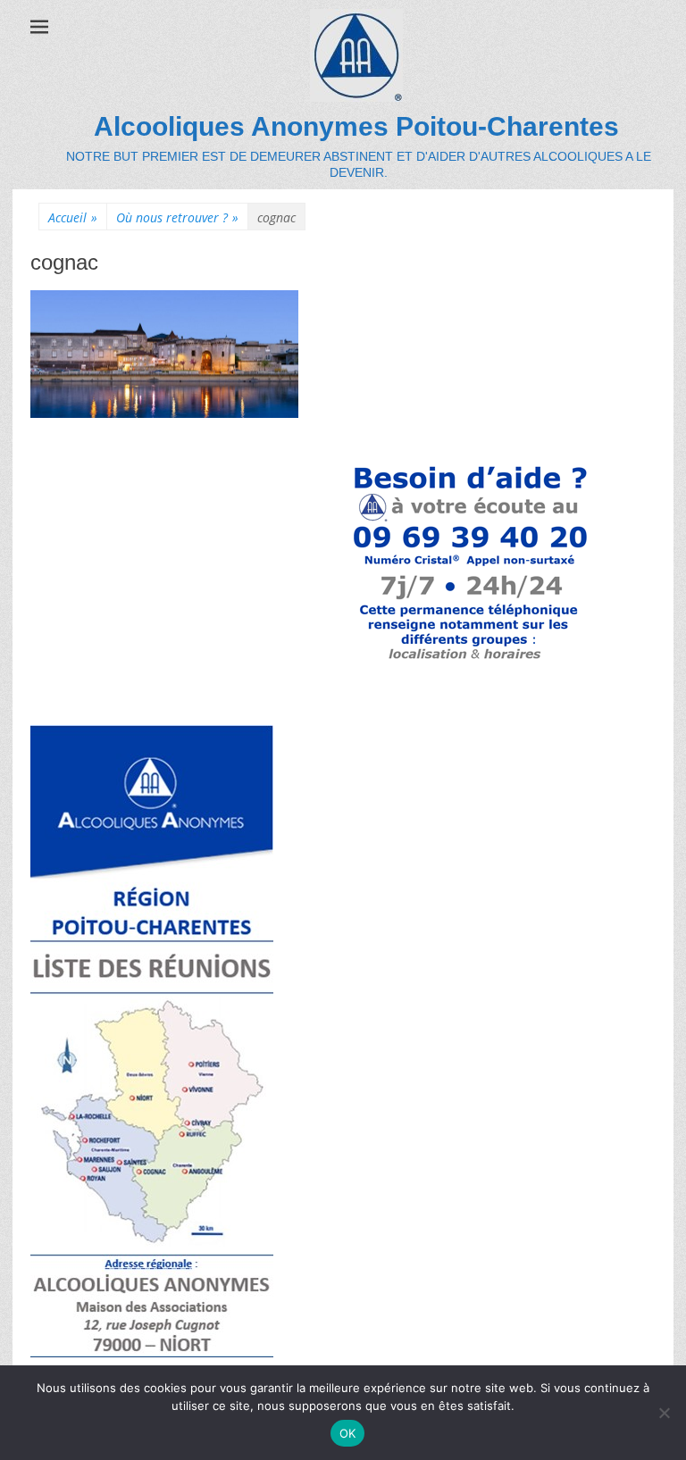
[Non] (664, 1413)
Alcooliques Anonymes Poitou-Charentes (356, 126)
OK (347, 1433)
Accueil (72, 217)
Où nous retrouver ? (177, 217)
